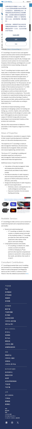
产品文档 (7, 384)
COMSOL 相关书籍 (10, 321)
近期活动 (7, 361)
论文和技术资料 (9, 318)
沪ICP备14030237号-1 (10, 416)
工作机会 (7, 398)
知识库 (7, 378)
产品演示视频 (9, 312)
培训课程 (7, 335)
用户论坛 (7, 338)
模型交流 (7, 341)
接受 (16, 39)
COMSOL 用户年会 (10, 364)
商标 (6, 412)
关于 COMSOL (9, 395)
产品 (6, 289)
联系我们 (7, 404)
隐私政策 (7, 410)
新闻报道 (7, 401)
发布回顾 (7, 301)
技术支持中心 (9, 372)
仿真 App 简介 (9, 324)
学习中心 (7, 332)
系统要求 (7, 298)
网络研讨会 (8, 355)
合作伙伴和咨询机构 (10, 381)
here (27, 273)
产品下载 (7, 387)
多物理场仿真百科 (10, 347)
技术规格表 (8, 292)
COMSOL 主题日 (10, 358)
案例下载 (7, 309)
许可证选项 (8, 295)
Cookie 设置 (8, 414)
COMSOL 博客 (9, 344)
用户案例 (7, 315)
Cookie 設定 (16, 35)
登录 (6, 408)
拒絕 (16, 44)
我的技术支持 (9, 375)
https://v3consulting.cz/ (14, 49)
